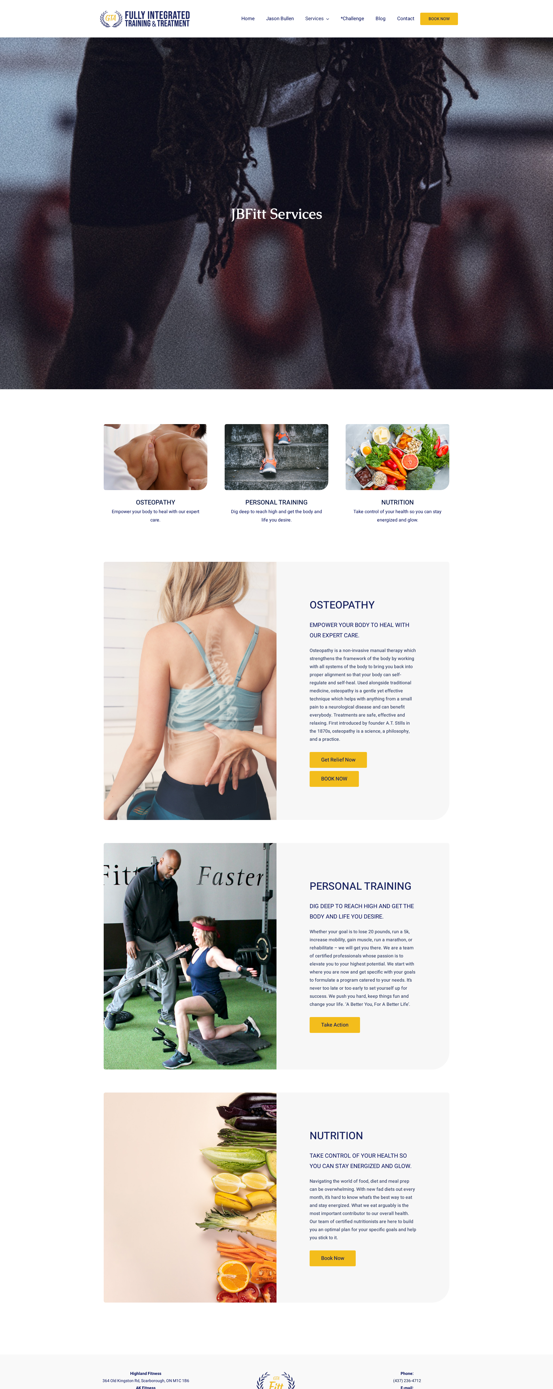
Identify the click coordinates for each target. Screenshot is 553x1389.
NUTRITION (336, 1136)
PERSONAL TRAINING (361, 886)
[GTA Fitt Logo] (145, 11)
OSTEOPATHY (342, 605)
